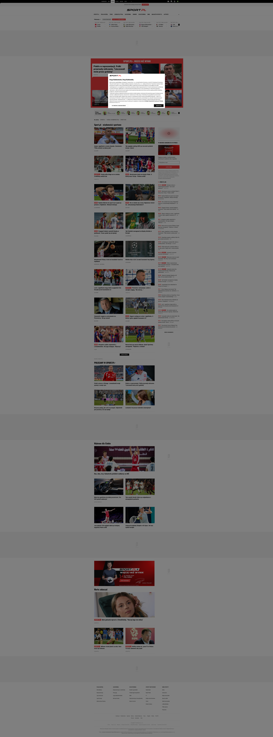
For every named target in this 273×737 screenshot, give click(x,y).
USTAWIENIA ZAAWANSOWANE (119, 105)
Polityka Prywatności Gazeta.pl (152, 101)
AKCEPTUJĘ (158, 105)
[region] (136, 91)
